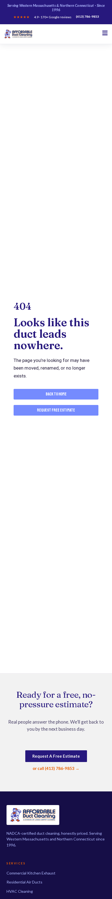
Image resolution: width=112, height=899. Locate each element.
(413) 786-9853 (87, 17)
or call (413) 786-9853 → (56, 768)
